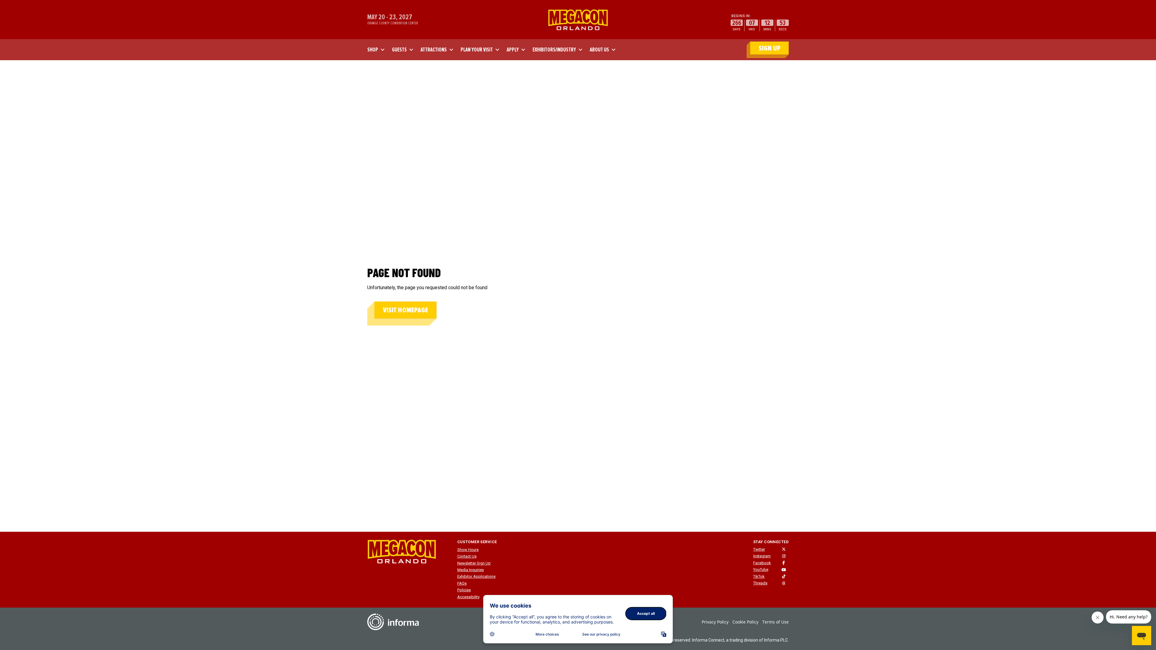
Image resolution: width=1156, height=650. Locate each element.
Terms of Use (775, 622)
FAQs (462, 583)
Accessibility (468, 597)
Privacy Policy (715, 622)
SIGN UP (769, 48)
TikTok (759, 576)
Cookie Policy (745, 622)
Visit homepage (405, 310)
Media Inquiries (470, 570)
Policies (464, 590)
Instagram (762, 556)
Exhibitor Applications (476, 576)
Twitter (759, 549)
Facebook (762, 563)
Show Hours (468, 549)
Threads (760, 583)
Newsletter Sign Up (474, 563)
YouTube (760, 569)
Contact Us (467, 556)
